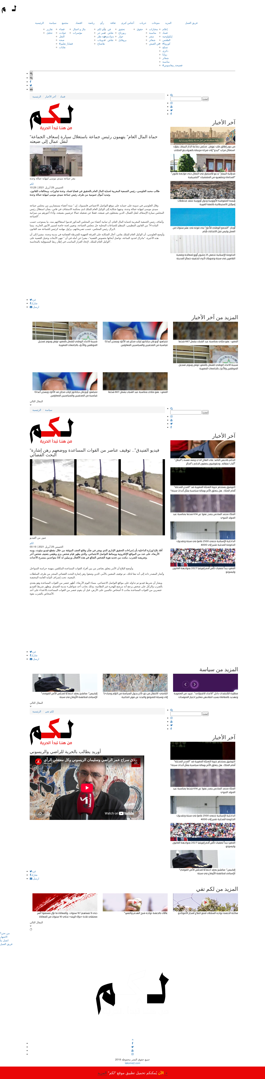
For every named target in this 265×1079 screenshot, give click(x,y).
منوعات (156, 23)
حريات (143, 23)
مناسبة (152, 32)
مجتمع (65, 23)
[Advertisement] (97, 273)
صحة (61, 40)
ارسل (35, 307)
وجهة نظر (102, 36)
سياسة (52, 23)
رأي (102, 23)
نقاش (110, 32)
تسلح (165, 47)
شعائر (152, 40)
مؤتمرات (77, 32)
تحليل (49, 32)
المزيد (168, 23)
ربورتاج (122, 32)
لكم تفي (49, 711)
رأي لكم (101, 29)
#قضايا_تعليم (66, 43)
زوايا (164, 54)
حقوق (140, 29)
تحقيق (121, 29)
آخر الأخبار (50, 96)
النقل (62, 36)
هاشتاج (101, 43)
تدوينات (101, 40)
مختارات (153, 29)
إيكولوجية (167, 36)
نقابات (62, 47)
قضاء (62, 29)
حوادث (62, 32)
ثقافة (113, 23)
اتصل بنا (4, 940)
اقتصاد (79, 23)
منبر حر (101, 32)
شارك (34, 303)
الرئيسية (39, 23)
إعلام (165, 29)
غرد (34, 299)
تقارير (50, 29)
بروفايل (122, 40)
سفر (151, 36)
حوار (120, 36)
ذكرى (165, 51)
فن (109, 29)
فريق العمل (191, 23)
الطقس (166, 40)
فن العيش (154, 43)
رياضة (91, 23)
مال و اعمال (79, 29)
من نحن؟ (5, 933)
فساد (165, 32)
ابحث (205, 99)
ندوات (111, 36)
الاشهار (3, 936)
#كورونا (166, 43)
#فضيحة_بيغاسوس (172, 65)
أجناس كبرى (127, 23)
